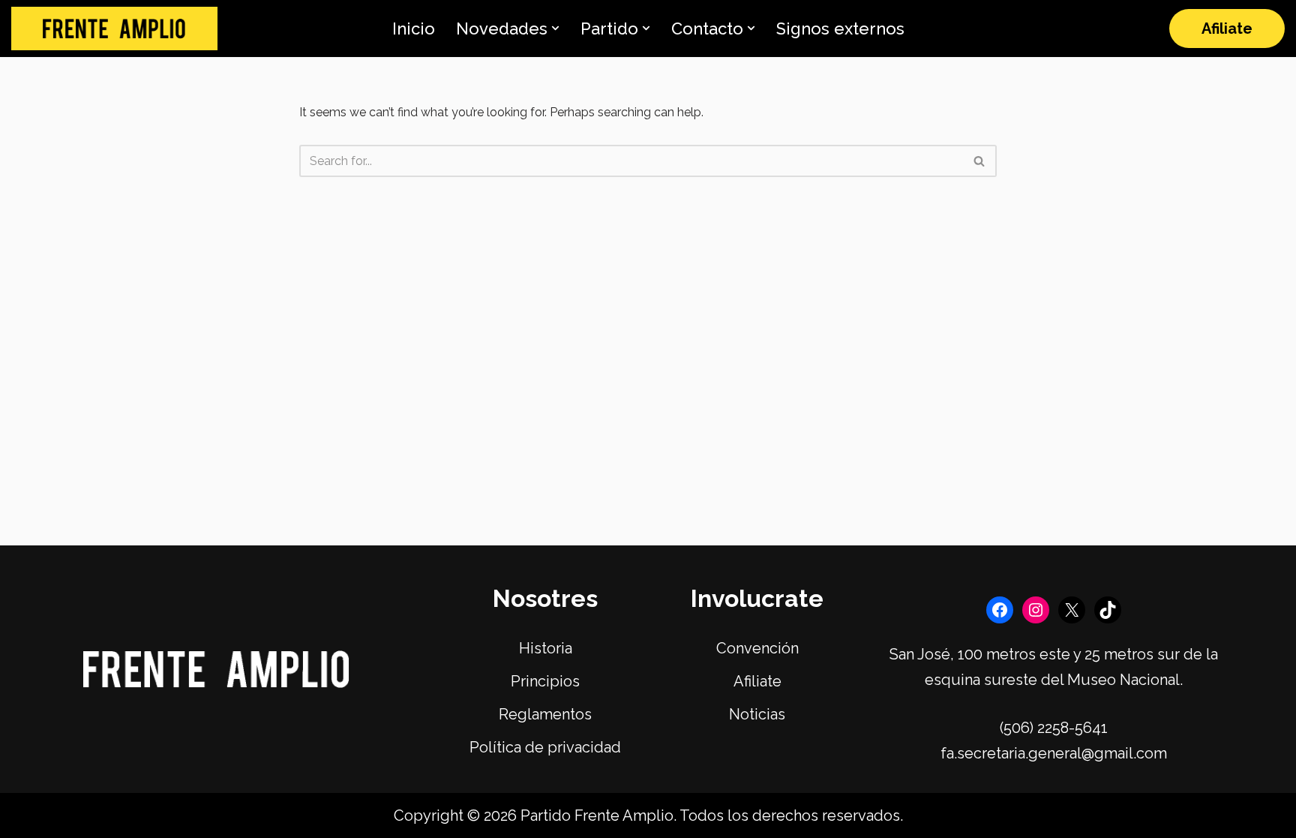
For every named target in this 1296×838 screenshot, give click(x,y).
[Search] (980, 161)
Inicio (413, 28)
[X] (1071, 609)
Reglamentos (545, 714)
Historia (545, 648)
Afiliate (1227, 29)
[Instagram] (1035, 609)
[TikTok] (1107, 609)
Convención (757, 648)
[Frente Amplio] (114, 29)
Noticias (757, 714)
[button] (555, 28)
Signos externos (840, 28)
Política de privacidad (545, 747)
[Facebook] (999, 609)
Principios (545, 681)
